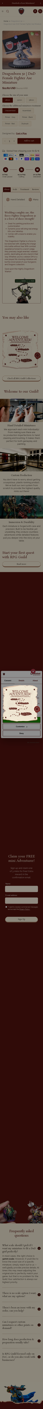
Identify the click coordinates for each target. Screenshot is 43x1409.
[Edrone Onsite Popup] (21, 704)
